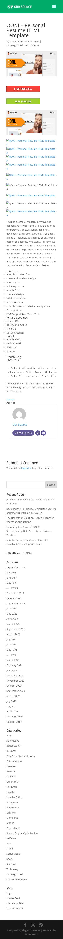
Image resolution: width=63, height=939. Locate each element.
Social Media (13, 853)
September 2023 (15, 567)
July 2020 (11, 701)
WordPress (31, 934)
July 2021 (11, 639)
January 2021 (13, 670)
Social (9, 848)
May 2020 (11, 706)
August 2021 (13, 634)
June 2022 (11, 608)
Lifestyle (11, 812)
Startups (11, 864)
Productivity (13, 828)
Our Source (16, 41)
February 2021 (14, 665)
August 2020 (13, 696)
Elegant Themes (31, 930)
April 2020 (12, 711)
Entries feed (13, 898)
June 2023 (11, 577)
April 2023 (12, 588)
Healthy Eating (14, 797)
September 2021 (15, 629)
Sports (10, 858)
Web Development (16, 879)
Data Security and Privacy (20, 756)
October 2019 (14, 721)
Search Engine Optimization (22, 833)
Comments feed (15, 903)
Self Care (11, 838)
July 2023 (11, 572)
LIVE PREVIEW (23, 89)
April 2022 (12, 618)
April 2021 (12, 655)
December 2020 (15, 675)
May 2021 (11, 649)
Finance (10, 771)
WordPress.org (14, 908)
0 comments (32, 45)
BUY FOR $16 (23, 101)
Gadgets (11, 776)
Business (11, 750)
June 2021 (11, 644)
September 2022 (15, 603)
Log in (9, 893)
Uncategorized (14, 45)
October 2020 (14, 685)
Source (10, 399)
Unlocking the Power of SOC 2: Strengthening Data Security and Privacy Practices (29, 531)
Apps (9, 735)
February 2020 (14, 716)
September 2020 (15, 690)
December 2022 (15, 593)
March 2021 (13, 660)
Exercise (11, 766)
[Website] (37, 433)
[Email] (43, 433)
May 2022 (11, 613)
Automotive (12, 740)
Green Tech (12, 781)
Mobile (10, 822)
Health (10, 792)
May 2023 (11, 582)
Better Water (13, 745)
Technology (12, 869)
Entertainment (14, 761)
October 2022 (14, 598)
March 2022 (13, 624)
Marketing (12, 817)
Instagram (12, 802)
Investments (13, 807)
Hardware (11, 786)
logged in (26, 468)
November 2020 (15, 680)
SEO (8, 843)
